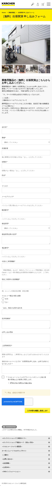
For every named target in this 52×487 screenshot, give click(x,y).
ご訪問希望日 (7, 345)
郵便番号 (5, 210)
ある (6, 299)
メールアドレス (8, 196)
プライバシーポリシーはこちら (21, 383)
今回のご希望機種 (8, 261)
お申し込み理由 (7, 332)
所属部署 (5, 148)
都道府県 (5, 223)
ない (6, 302)
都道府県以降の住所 (9, 234)
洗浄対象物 (6, 318)
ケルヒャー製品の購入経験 (11, 296)
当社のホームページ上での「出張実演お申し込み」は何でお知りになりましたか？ (25, 362)
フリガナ (5, 186)
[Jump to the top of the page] (46, 482)
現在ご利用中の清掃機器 (11, 279)
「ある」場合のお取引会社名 (12, 308)
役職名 (4, 162)
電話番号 (5, 248)
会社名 (4, 127)
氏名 (4, 175)
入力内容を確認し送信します (37, 410)
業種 (4, 137)
